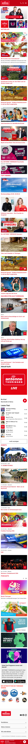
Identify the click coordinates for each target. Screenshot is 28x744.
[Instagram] (26, 715)
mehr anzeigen (14, 441)
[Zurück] (23, 578)
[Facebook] (23, 715)
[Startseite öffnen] (5, 3)
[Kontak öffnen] (21, 3)
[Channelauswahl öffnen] (23, 3)
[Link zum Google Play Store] (20, 682)
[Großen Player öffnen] (20, 742)
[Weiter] (26, 578)
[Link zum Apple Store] (7, 682)
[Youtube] (21, 715)
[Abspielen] (24, 741)
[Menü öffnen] (26, 3)
